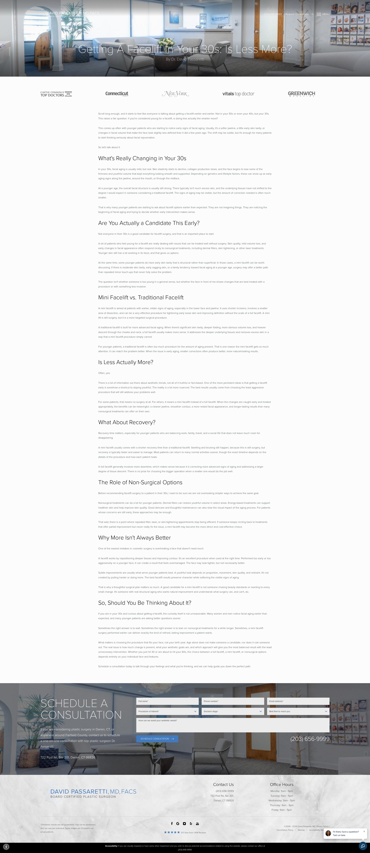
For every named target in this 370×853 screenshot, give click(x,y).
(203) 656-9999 (273, 14)
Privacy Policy (323, 826)
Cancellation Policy (285, 830)
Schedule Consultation (155, 738)
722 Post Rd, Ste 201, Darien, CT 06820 (222, 798)
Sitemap (301, 830)
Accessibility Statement (319, 830)
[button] (6, 846)
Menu (326, 14)
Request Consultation (297, 14)
